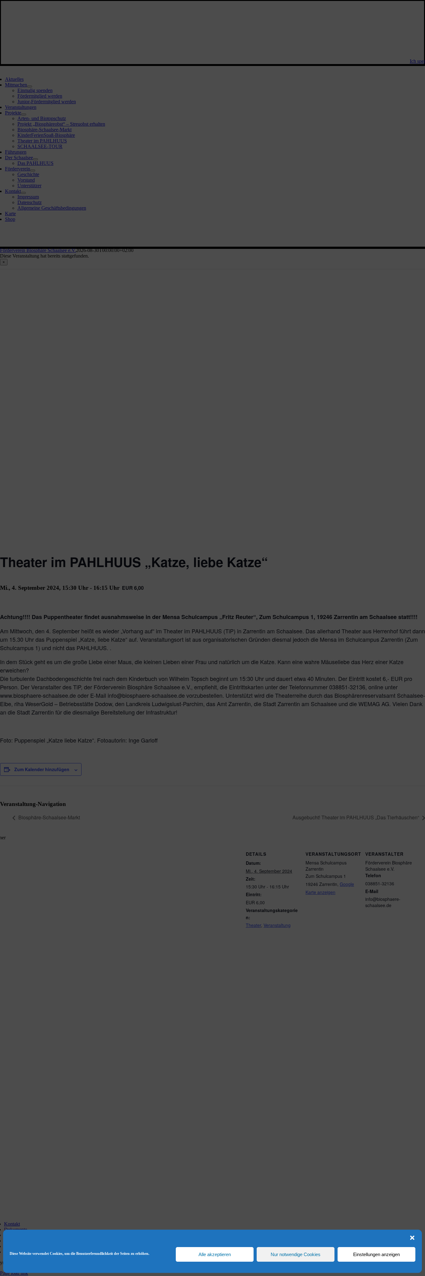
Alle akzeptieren (214, 1254)
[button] (412, 1238)
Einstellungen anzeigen (376, 1254)
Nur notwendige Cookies (295, 1254)
